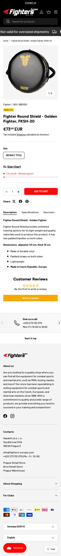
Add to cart (41, 191)
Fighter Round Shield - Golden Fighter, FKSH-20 (31, 41)
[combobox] (30, 21)
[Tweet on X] (14, 201)
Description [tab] (10, 212)
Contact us (30, 2)
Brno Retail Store (13, 466)
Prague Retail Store (14, 462)
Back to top (30, 338)
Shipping (21, 134)
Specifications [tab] (30, 212)
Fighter (7, 104)
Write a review (30, 297)
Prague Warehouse (14, 470)
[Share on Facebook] (20, 201)
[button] (48, 12)
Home (5, 41)
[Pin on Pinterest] (27, 201)
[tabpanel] (30, 243)
